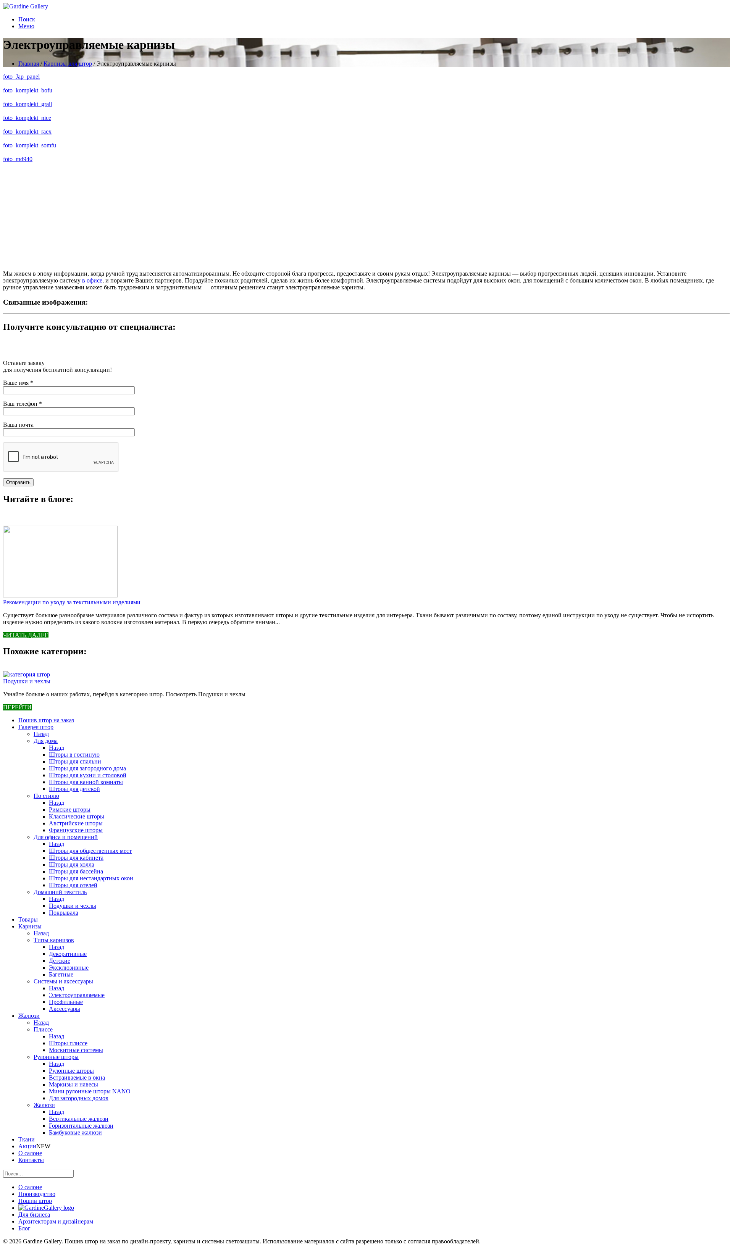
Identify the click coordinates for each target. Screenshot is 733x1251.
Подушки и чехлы (26, 681)
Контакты (31, 1160)
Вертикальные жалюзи (78, 1118)
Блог (24, 1228)
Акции (27, 1146)
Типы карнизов (54, 940)
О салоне (30, 1153)
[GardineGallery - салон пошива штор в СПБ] (46, 1207)
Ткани (26, 1139)
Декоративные (68, 954)
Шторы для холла (71, 864)
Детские (59, 960)
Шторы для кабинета (76, 857)
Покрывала (63, 912)
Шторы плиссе (68, 1043)
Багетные (61, 974)
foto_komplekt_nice (27, 118)
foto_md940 (17, 159)
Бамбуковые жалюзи (75, 1132)
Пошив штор (35, 1201)
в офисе (92, 280)
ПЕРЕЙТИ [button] (17, 707)
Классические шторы (76, 816)
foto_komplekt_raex (27, 131)
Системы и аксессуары (63, 981)
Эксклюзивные (69, 967)
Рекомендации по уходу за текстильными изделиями (71, 602)
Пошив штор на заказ (46, 720)
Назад (41, 734)
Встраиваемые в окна (77, 1077)
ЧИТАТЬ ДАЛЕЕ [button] (25, 635)
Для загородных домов (78, 1098)
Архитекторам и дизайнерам (55, 1221)
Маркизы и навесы (73, 1084)
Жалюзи (29, 1015)
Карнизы (30, 926)
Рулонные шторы (56, 1057)
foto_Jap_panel (21, 76)
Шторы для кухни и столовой (87, 775)
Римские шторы (69, 809)
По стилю (46, 796)
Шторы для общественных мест (90, 850)
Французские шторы (76, 830)
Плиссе (43, 1029)
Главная (28, 63)
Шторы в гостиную (74, 754)
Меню (26, 26)
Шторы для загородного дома (87, 768)
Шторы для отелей (73, 885)
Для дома (46, 741)
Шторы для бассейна (76, 871)
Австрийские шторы (76, 823)
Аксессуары (64, 1009)
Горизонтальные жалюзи (81, 1125)
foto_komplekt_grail (27, 104)
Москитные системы (76, 1050)
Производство (36, 1194)
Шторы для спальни (75, 761)
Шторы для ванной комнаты (86, 782)
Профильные (66, 1002)
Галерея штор (35, 727)
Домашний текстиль (60, 892)
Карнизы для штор (68, 63)
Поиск (26, 19)
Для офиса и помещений (66, 837)
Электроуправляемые (77, 995)
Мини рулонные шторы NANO (90, 1091)
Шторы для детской (74, 789)
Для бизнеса (34, 1214)
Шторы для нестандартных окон (91, 878)
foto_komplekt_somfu (29, 145)
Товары (28, 919)
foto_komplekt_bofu (27, 90)
